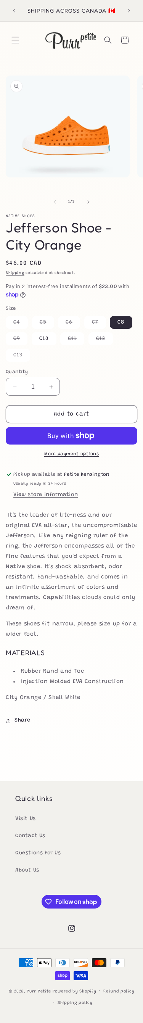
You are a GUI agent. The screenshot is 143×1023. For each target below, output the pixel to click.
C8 (121, 322)
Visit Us (25, 819)
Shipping (15, 273)
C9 (20, 340)
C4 (20, 324)
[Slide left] (55, 201)
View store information (45, 495)
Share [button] (22, 720)
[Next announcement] (129, 10)
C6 (73, 324)
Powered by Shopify (74, 991)
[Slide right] (88, 201)
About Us (27, 870)
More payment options (71, 454)
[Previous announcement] (14, 10)
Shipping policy (75, 1003)
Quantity (17, 371)
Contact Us (30, 836)
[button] (15, 40)
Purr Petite (39, 991)
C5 (47, 324)
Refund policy (118, 991)
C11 (76, 340)
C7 (99, 324)
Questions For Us (38, 853)
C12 (104, 340)
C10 (44, 339)
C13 (21, 357)
